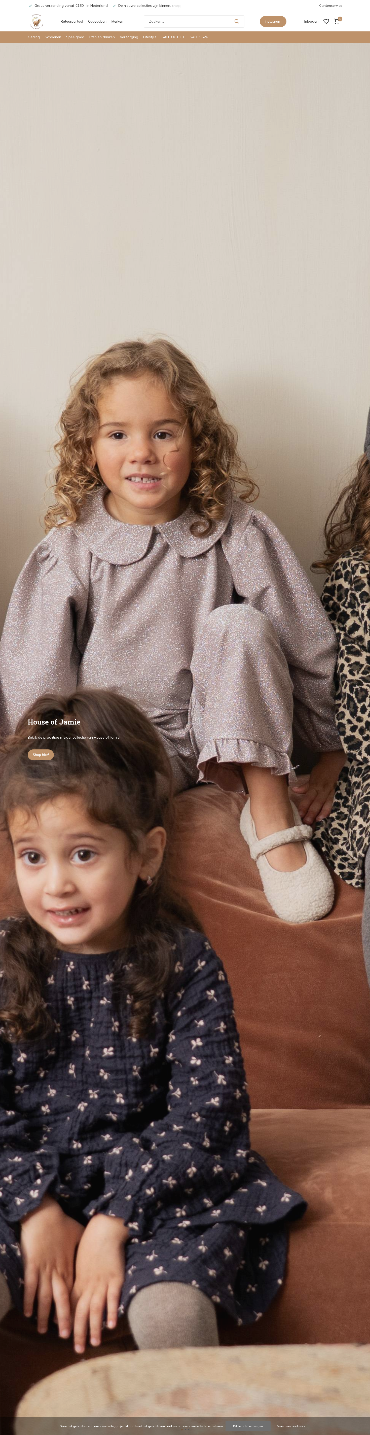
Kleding (34, 37)
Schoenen (53, 37)
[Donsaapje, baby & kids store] (36, 21)
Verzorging (129, 37)
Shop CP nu (42, 754)
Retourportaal (72, 21)
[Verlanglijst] (326, 21)
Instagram (273, 21)
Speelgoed (75, 37)
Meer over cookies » (291, 1426)
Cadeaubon (97, 21)
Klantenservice (330, 5)
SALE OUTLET (173, 37)
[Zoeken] (237, 21)
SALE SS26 (199, 37)
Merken (117, 21)
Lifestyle (150, 37)
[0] (335, 21)
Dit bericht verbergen (248, 1426)
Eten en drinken (102, 37)
